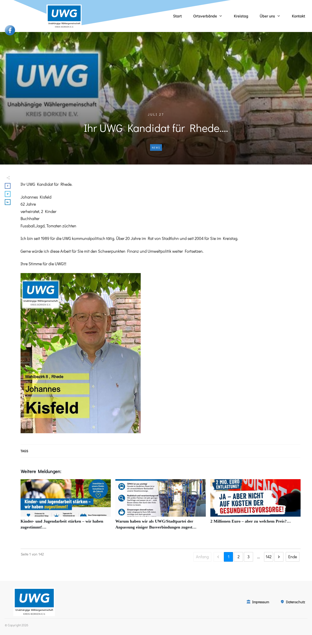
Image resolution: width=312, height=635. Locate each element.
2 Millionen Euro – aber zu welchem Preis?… (255, 506)
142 (269, 556)
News (156, 147)
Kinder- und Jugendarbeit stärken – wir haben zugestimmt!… (66, 506)
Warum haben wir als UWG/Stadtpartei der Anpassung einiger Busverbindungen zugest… (160, 506)
